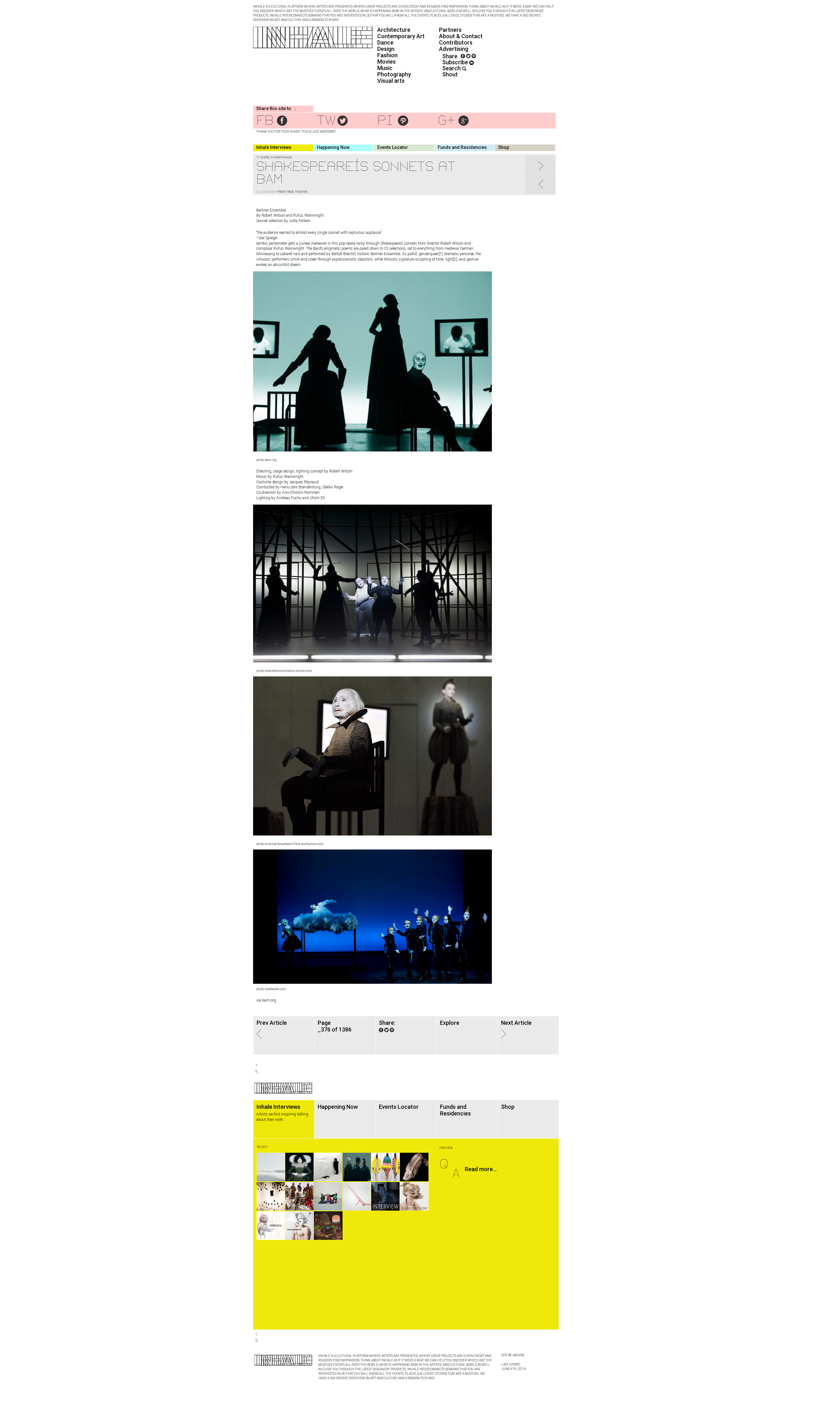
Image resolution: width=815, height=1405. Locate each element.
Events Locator (392, 147)
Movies (386, 61)
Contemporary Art (401, 36)
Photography (394, 74)
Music (385, 68)
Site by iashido (512, 1355)
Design (385, 48)
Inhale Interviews (273, 147)
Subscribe (455, 62)
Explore (449, 1022)
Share (449, 56)
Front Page (285, 191)
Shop (503, 147)
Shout (450, 74)
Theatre (301, 191)
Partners (450, 29)
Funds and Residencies (462, 147)
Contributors (455, 42)
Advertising (453, 48)
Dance (385, 42)
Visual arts (391, 80)
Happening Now (333, 147)
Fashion (387, 55)
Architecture (393, 29)
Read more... (481, 1169)
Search (452, 68)
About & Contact (461, 36)
